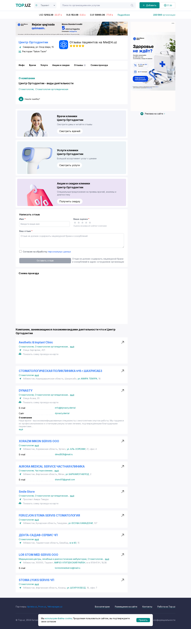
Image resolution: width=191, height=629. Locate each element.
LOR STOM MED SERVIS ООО (38, 555)
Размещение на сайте (126, 606)
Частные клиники (44, 470)
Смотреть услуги (69, 165)
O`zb (169, 5)
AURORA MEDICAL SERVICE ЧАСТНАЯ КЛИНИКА (52, 466)
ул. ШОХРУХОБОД (76, 587)
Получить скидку (69, 201)
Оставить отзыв (45, 260)
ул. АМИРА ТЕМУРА (87, 378)
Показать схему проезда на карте (40, 354)
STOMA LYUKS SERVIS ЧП (36, 580)
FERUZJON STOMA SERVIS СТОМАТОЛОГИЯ (49, 515)
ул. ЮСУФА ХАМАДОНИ (80, 523)
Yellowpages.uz (54, 606)
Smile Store (26, 491)
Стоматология (26, 89)
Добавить (151, 5)
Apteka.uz (32, 606)
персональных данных (59, 251)
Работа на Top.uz (166, 606)
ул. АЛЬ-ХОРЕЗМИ (76, 449)
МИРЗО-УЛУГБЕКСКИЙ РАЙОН (69, 562)
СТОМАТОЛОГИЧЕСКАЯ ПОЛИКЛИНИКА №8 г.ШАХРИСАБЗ (60, 371)
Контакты (147, 606)
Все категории (102, 606)
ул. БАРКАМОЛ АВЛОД (77, 474)
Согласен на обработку (47, 251)
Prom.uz (42, 606)
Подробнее (124, 15)
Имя (22, 219)
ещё (72, 346)
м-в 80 (73, 542)
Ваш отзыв (25, 231)
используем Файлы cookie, (58, 618)
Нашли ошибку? (32, 99)
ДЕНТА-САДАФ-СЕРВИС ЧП (38, 535)
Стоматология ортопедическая (51, 89)
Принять (143, 620)
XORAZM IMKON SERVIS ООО (39, 441)
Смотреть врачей (69, 131)
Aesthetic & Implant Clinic (36, 342)
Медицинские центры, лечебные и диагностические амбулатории (53, 559)
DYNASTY (26, 390)
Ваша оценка (81, 219)
